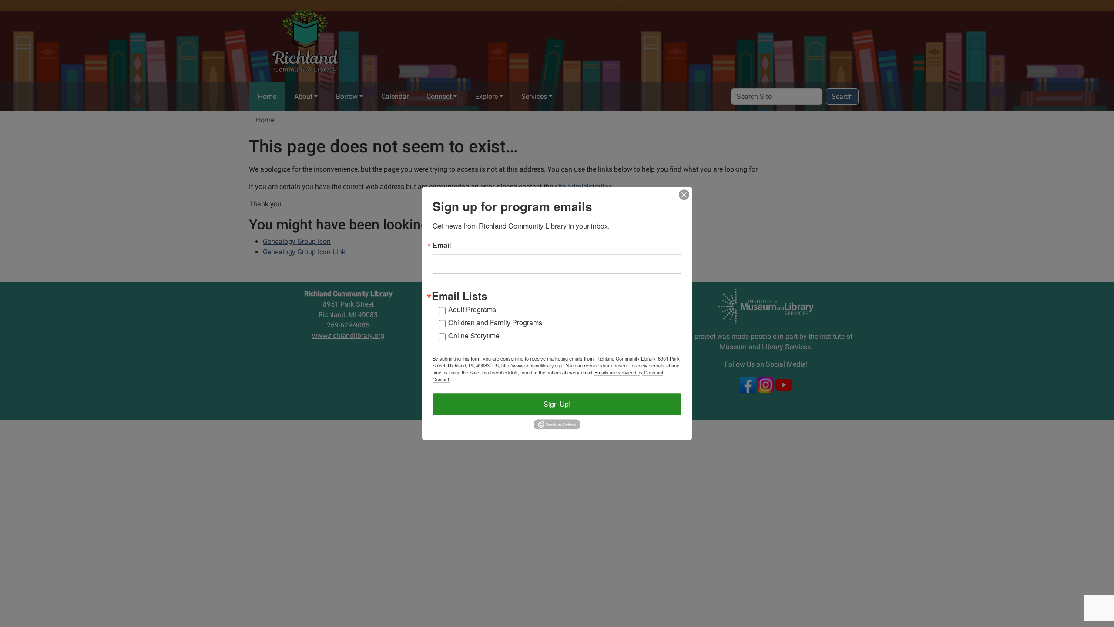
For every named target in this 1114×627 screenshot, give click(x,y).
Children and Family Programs (495, 322)
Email (442, 245)
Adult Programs (472, 309)
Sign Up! (557, 404)
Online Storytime (474, 335)
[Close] (684, 194)
